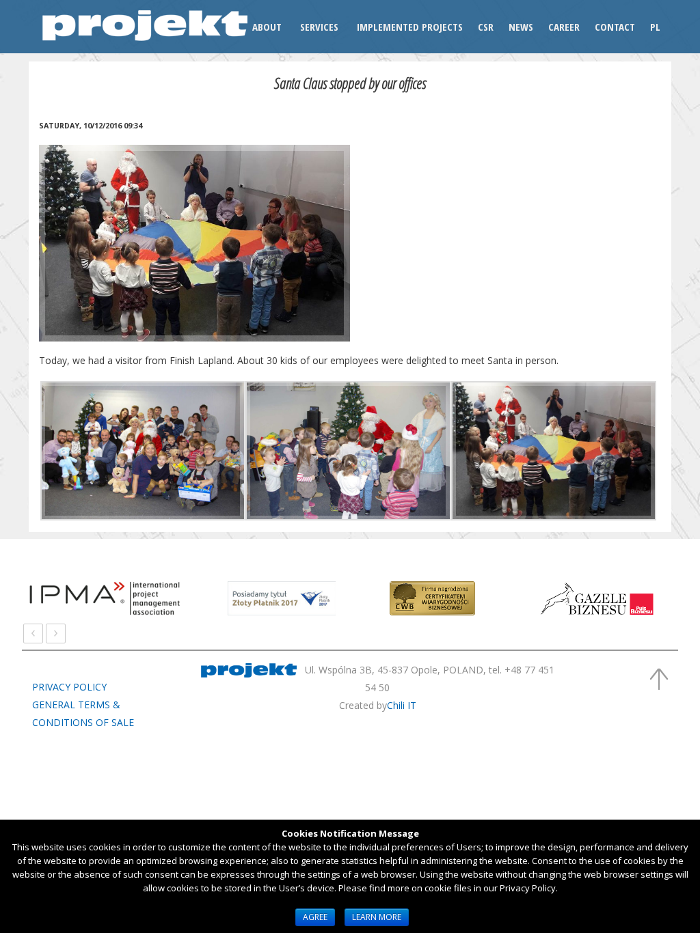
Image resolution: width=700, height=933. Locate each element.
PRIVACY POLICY (69, 686)
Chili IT (401, 705)
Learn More (376, 917)
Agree (315, 917)
